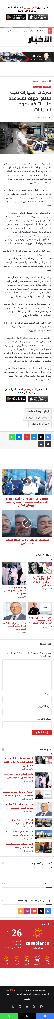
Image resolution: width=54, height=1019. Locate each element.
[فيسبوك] (48, 437)
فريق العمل (10, 994)
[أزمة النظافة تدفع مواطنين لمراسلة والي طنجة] (43, 847)
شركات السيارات (39, 424)
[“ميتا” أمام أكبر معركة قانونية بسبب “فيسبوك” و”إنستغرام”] (40, 608)
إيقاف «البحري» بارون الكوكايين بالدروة (22, 821)
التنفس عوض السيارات (36, 417)
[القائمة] (3, 41)
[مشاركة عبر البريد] (48, 444)
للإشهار (27, 999)
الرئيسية (45, 81)
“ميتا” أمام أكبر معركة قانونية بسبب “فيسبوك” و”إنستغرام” (40, 620)
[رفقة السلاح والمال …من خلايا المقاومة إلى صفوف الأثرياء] (14, 573)
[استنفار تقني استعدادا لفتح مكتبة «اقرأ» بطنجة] (43, 834)
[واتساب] (12, 437)
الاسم (48, 694)
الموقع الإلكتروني (44, 719)
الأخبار (8, 990)
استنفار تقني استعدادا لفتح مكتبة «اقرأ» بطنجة (19, 833)
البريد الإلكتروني (44, 706)
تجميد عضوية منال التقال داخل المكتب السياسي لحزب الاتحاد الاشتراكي (41, 580)
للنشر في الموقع (24, 994)
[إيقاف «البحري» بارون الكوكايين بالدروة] (43, 822)
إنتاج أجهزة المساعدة (37, 411)
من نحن (36, 994)
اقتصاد (46, 87)
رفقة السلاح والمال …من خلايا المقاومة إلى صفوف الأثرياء (15, 590)
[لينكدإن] (34, 437)
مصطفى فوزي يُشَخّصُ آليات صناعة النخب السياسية (14, 626)
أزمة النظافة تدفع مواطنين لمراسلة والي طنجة (19, 846)
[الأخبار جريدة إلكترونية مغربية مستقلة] (40, 40)
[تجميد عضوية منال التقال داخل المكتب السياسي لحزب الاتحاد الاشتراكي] (40, 568)
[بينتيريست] (27, 437)
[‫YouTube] (34, 911)
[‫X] (41, 437)
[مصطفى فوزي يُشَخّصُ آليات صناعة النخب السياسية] (14, 611)
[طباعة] (41, 444)
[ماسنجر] (19, 437)
